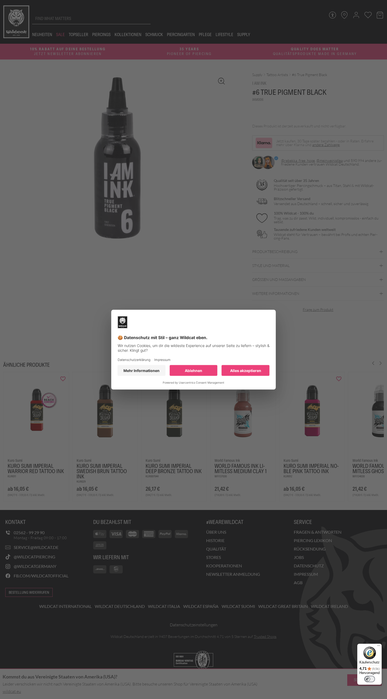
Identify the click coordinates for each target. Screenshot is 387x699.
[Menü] (378, 647)
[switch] (369, 679)
